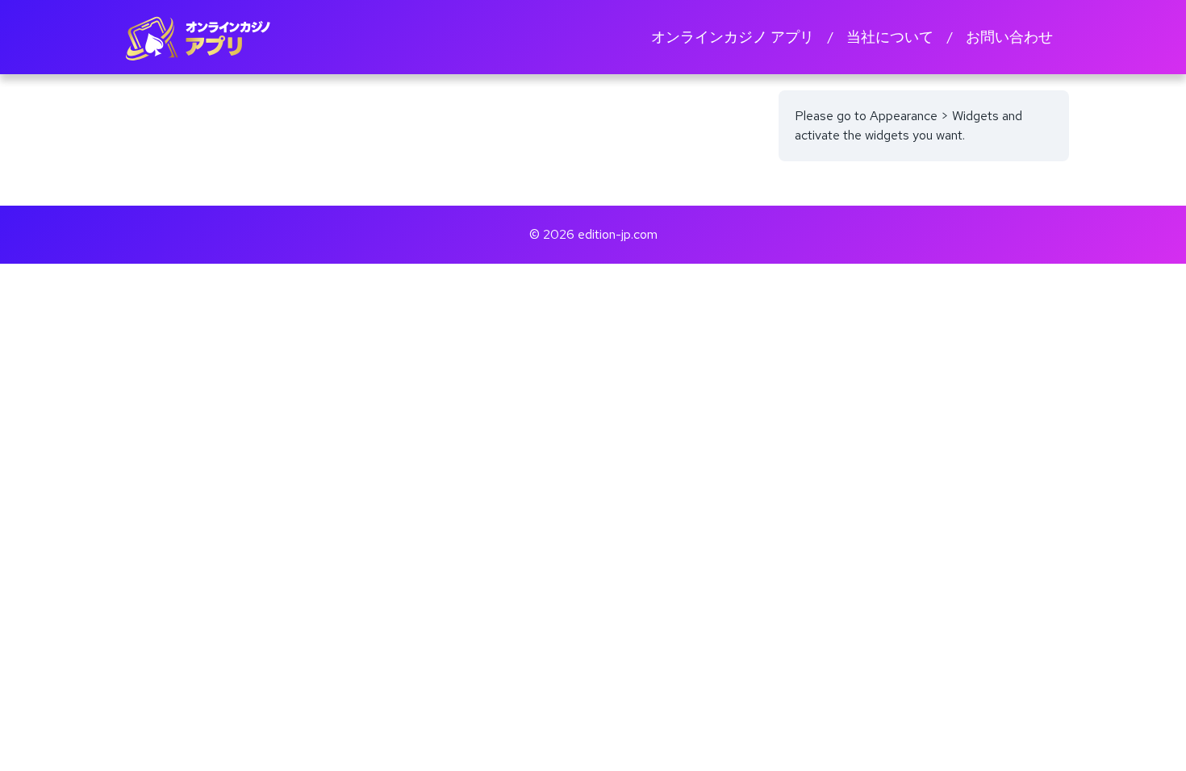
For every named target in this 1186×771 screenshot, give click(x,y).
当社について (889, 36)
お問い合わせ (1009, 36)
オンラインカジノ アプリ (732, 36)
